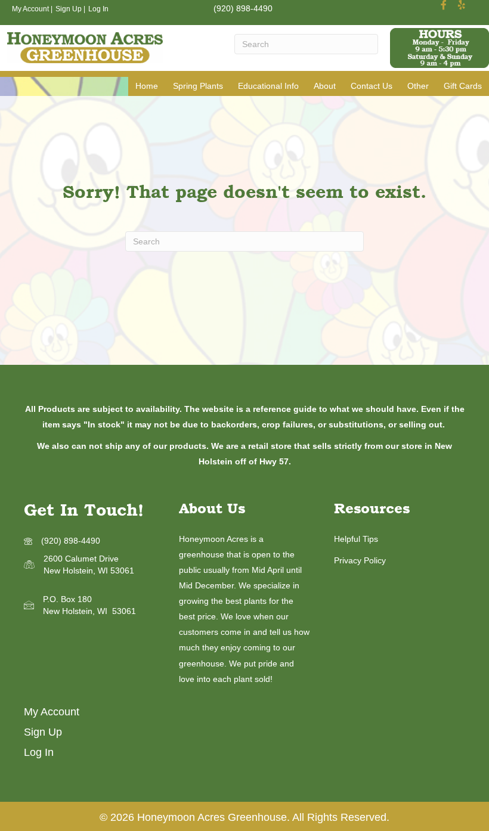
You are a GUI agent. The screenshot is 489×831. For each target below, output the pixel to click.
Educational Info (268, 86)
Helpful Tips (356, 539)
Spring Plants (198, 86)
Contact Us (371, 86)
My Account (30, 9)
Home (146, 86)
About (325, 86)
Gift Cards (463, 86)
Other (418, 86)
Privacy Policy (360, 560)
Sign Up (68, 9)
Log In (98, 9)
